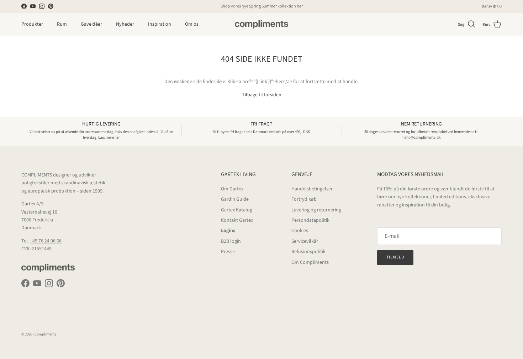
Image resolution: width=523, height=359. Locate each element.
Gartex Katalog (236, 210)
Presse (228, 251)
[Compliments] (261, 24)
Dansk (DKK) (492, 6)
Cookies (299, 230)
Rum (62, 24)
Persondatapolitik (310, 220)
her (300, 6)
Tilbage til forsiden (261, 94)
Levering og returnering (316, 210)
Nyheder (125, 24)
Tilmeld (395, 257)
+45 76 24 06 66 (46, 241)
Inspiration (159, 24)
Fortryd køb (304, 199)
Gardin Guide (235, 199)
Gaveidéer (91, 24)
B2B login (231, 241)
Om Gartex (232, 189)
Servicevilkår (304, 241)
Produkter (32, 24)
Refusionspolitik (308, 251)
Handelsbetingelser (312, 189)
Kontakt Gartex (237, 220)
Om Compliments (310, 262)
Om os (192, 24)
